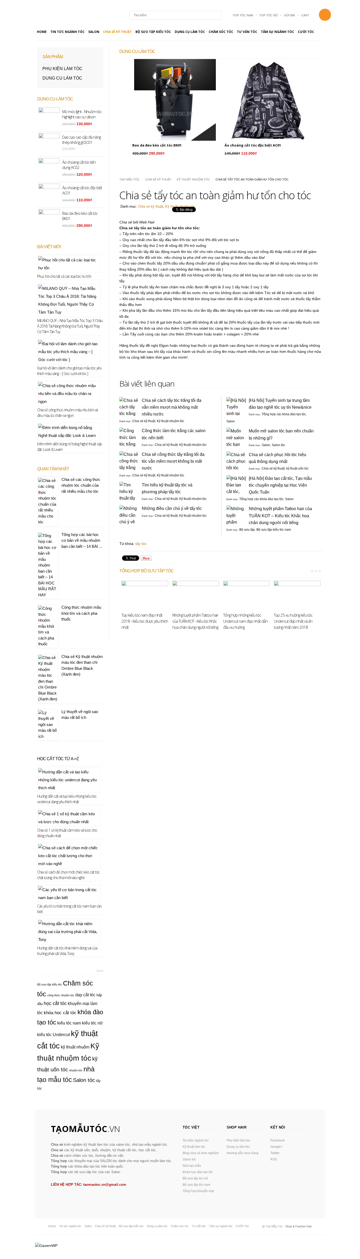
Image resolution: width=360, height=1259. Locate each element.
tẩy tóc (141, 543)
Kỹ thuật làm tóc (194, 1147)
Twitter (275, 1153)
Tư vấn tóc (247, 32)
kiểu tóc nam (69, 1023)
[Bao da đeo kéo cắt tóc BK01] (175, 100)
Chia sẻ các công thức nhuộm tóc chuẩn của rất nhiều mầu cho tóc (80, 485)
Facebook (277, 1140)
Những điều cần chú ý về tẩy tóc (172, 508)
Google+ (276, 1147)
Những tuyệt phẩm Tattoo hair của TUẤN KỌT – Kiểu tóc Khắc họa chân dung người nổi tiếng (280, 515)
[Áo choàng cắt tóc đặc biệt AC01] (267, 100)
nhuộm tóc (75, 1070)
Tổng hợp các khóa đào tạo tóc (284, 414)
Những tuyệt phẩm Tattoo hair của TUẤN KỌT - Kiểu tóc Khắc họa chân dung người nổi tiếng (195, 621)
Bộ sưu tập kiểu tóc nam (273, 529)
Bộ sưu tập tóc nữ (195, 1178)
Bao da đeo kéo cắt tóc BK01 (157, 145)
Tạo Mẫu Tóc (129, 179)
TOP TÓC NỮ (268, 15)
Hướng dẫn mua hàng (243, 1153)
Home (42, 32)
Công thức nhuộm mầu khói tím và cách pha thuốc (81, 613)
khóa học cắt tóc (60, 1012)
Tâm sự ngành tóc (277, 32)
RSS (273, 1159)
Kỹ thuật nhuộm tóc (193, 179)
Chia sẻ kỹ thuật (117, 32)
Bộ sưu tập (247, 529)
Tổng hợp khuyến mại (198, 1191)
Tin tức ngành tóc (67, 32)
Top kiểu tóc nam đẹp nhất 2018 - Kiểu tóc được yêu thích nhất (144, 621)
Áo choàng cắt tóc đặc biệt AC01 (253, 145)
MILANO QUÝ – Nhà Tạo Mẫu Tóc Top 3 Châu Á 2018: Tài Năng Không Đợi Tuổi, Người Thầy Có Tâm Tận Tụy (70, 326)
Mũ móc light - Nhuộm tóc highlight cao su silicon (81, 114)
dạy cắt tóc (85, 995)
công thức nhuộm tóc (60, 995)
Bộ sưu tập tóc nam (196, 1185)
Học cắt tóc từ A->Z (58, 759)
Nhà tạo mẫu (192, 1166)
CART (305, 15)
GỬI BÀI (289, 15)
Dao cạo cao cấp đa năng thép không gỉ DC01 (81, 139)
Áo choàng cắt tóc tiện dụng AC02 (79, 164)
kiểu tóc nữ (92, 1023)
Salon (93, 32)
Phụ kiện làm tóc (62, 68)
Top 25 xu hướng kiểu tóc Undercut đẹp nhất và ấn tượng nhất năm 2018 (293, 621)
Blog (66, 15)
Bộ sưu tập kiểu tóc (153, 32)
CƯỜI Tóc (306, 32)
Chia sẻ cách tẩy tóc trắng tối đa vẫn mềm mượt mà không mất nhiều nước (171, 407)
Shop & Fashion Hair (298, 1226)
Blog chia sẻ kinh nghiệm (201, 1153)
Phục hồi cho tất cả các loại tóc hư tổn (64, 276)
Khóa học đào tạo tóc (198, 1172)
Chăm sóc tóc (221, 32)
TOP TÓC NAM (243, 15)
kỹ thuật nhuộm (75, 1047)
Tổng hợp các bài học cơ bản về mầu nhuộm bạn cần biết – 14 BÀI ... (81, 540)
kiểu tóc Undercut (53, 1034)
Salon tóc (278, 445)
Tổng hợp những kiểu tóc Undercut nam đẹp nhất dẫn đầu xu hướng (245, 621)
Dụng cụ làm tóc (190, 32)
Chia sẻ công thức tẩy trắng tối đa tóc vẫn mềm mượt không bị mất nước (173, 461)
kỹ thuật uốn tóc (297, 468)
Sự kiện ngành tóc (196, 1140)
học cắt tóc (55, 1003)
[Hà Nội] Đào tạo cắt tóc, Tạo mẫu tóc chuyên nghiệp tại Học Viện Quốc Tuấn (280, 485)
